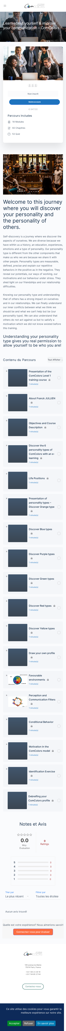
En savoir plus (46, 1023)
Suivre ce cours (35, 102)
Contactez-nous (33, 986)
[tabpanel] (33, 251)
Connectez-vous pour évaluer (33, 931)
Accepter (14, 1023)
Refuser (28, 1023)
